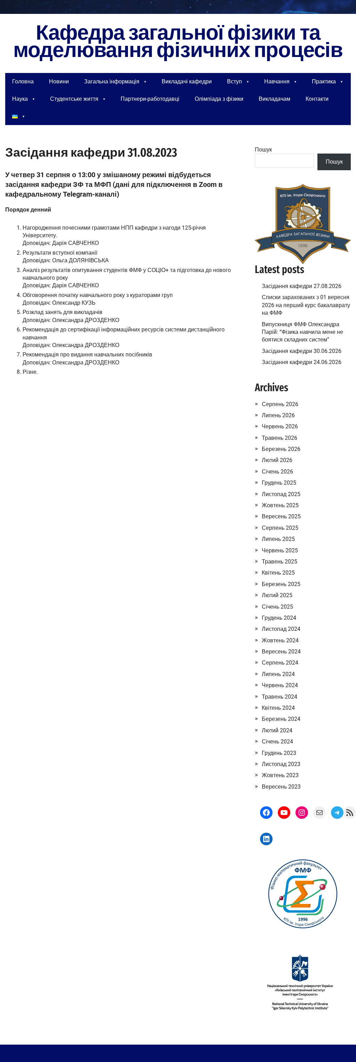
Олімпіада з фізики (219, 99)
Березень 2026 (281, 449)
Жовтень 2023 (280, 775)
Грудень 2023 (279, 753)
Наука (20, 99)
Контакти (317, 99)
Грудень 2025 (279, 482)
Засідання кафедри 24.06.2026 (301, 362)
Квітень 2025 (278, 572)
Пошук (263, 149)
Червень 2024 (280, 685)
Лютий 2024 (277, 730)
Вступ (234, 81)
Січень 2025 (277, 606)
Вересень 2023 (281, 786)
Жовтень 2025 (280, 505)
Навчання (277, 81)
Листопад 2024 (281, 629)
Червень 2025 (280, 550)
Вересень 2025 (281, 516)
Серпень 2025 (280, 528)
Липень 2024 (278, 674)
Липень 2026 (278, 415)
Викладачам (274, 99)
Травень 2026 (279, 438)
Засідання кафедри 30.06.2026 (301, 351)
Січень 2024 (277, 741)
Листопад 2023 (281, 764)
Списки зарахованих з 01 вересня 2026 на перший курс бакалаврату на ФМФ (306, 305)
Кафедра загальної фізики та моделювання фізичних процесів (178, 41)
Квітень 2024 (278, 708)
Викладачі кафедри (187, 81)
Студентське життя (74, 99)
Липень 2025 (278, 539)
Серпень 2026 (280, 404)
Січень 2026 (277, 471)
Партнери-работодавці (150, 99)
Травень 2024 (279, 696)
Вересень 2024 (281, 651)
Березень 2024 (281, 719)
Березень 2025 (281, 584)
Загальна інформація (111, 81)
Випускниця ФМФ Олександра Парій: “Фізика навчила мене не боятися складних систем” (302, 332)
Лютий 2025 (277, 595)
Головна (23, 81)
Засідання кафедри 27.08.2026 (301, 286)
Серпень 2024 (280, 662)
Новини (59, 81)
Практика (324, 81)
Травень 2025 (279, 561)
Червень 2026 (280, 426)
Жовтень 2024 (280, 640)
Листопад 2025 (281, 494)
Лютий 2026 (277, 460)
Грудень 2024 (279, 618)
